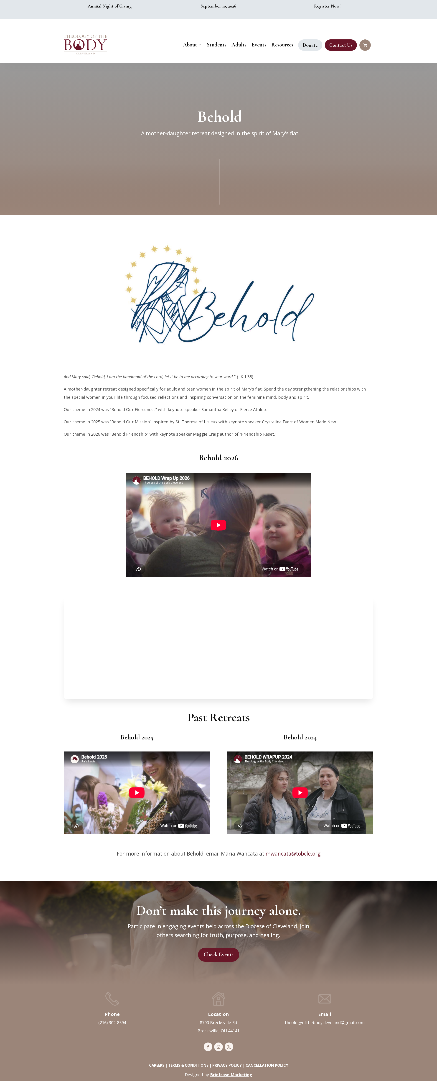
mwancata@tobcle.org (293, 853)
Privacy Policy (227, 1065)
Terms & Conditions (188, 1065)
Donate (310, 45)
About (190, 44)
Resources (282, 44)
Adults (238, 44)
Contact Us (340, 45)
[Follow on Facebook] (208, 1047)
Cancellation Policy (267, 1065)
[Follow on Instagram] (218, 1047)
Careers (156, 1065)
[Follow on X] (229, 1047)
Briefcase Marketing (231, 1074)
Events (259, 44)
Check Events (219, 954)
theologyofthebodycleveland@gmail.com (325, 1022)
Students (216, 44)
